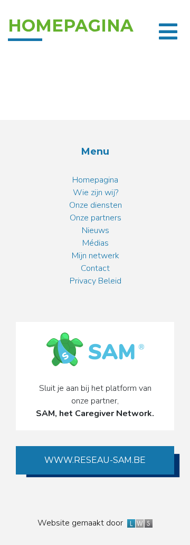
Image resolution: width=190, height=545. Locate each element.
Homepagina (95, 180)
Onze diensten (95, 205)
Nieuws (95, 230)
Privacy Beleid (95, 281)
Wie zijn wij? (95, 192)
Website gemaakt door (82, 523)
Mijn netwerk (95, 255)
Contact (95, 268)
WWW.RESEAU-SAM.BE (95, 460)
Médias (95, 243)
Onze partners (95, 218)
